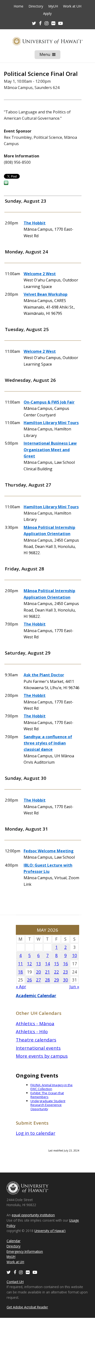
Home (18, 6)
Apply (47, 13)
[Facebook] (15, 1272)
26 (29, 980)
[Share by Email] (6, 183)
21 (47, 972)
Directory (35, 6)
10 (74, 955)
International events (38, 1048)
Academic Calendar (36, 995)
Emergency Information (25, 1251)
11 (20, 963)
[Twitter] (9, 1272)
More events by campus (42, 1056)
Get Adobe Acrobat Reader (27, 1307)
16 (65, 963)
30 (65, 980)
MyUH (53, 6)
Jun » (74, 986)
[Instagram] (21, 1272)
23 (65, 972)
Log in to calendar (35, 1133)
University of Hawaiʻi (50, 1230)
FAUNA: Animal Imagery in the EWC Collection (51, 1087)
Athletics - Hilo (32, 1031)
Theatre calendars (36, 1040)
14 (47, 963)
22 (56, 972)
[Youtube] (60, 23)
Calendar (13, 1241)
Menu (49, 55)
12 (29, 963)
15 (56, 963)
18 (20, 972)
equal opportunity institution (33, 1215)
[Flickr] (28, 1272)
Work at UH (72, 6)
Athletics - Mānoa (35, 1023)
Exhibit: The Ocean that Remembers (47, 1095)
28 (47, 980)
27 (38, 980)
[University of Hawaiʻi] (47, 41)
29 (56, 980)
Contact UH (15, 1281)
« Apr (21, 986)
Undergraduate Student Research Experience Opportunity (47, 1105)
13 (38, 963)
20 (38, 972)
